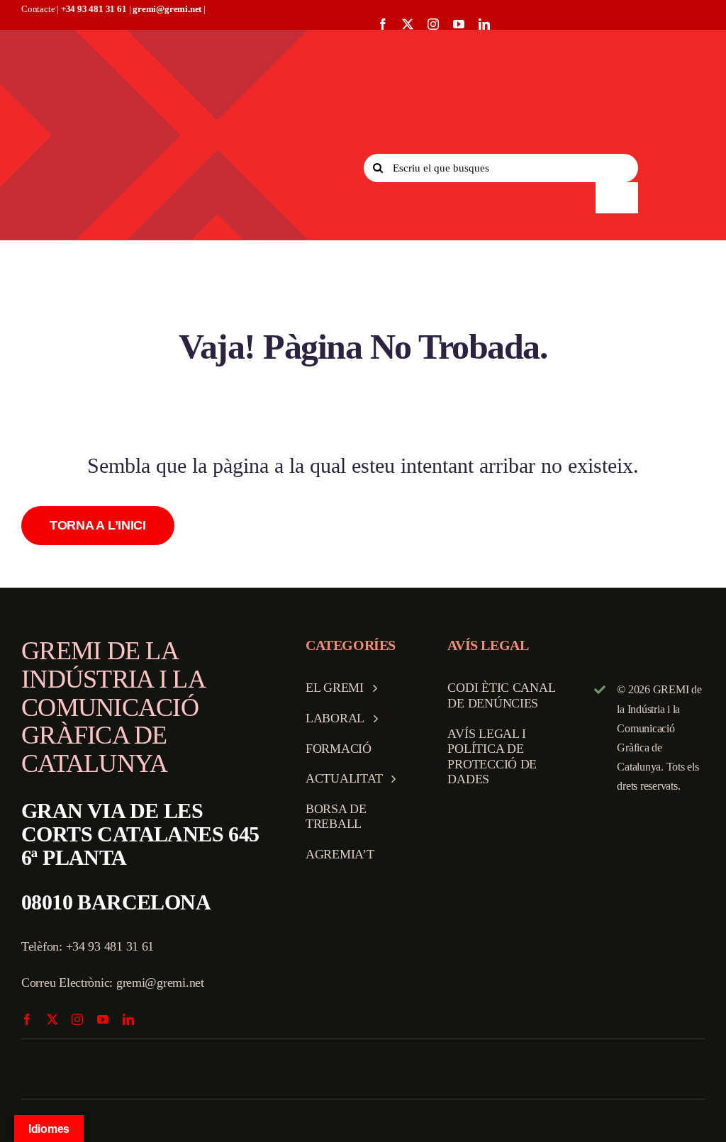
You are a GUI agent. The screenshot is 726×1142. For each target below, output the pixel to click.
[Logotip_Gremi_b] (122, 43)
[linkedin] (484, 24)
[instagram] (433, 24)
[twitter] (407, 24)
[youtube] (458, 24)
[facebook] (383, 24)
